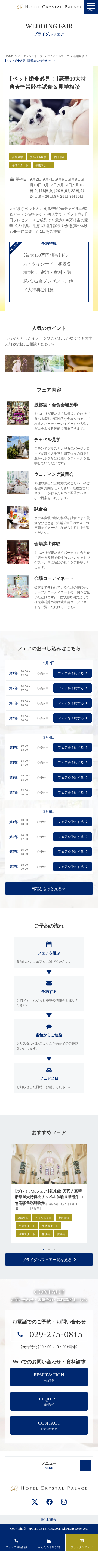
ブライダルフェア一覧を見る (47, 1259)
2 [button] (49, 1249)
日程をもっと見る (46, 888)
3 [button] (54, 1249)
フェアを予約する (71, 673)
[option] (49, 1193)
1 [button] (43, 1249)
